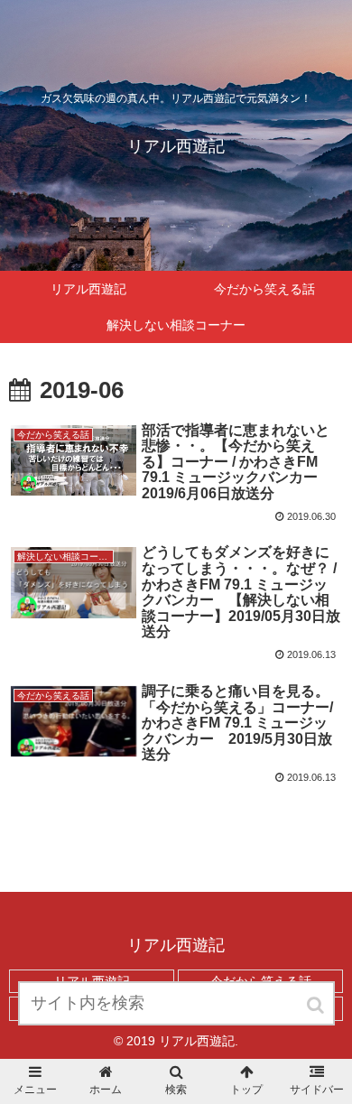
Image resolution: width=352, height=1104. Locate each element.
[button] (317, 1005)
